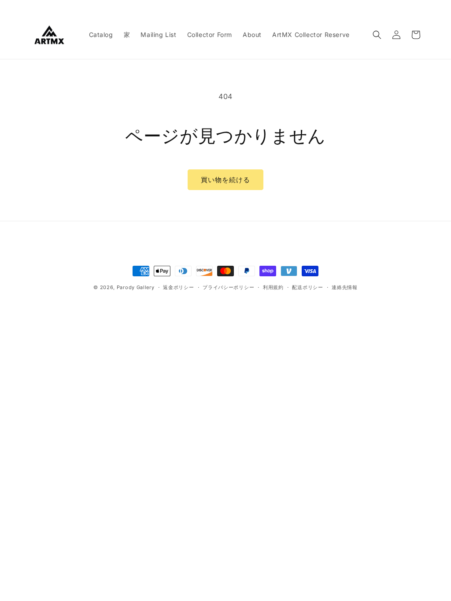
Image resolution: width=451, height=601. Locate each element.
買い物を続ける (225, 180)
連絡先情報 (345, 287)
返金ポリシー (178, 287)
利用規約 (273, 287)
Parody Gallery (136, 287)
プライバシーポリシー (228, 287)
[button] (377, 34)
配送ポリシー (307, 287)
